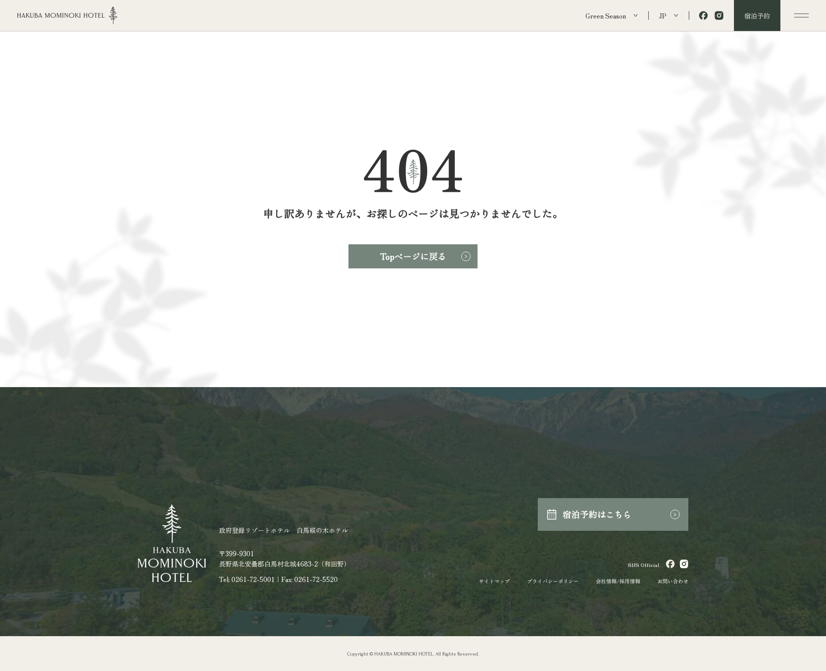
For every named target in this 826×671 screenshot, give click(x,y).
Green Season (606, 15)
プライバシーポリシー (553, 581)
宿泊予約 (757, 15)
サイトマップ (494, 581)
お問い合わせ (672, 581)
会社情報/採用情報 (618, 581)
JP (662, 15)
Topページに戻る (413, 256)
